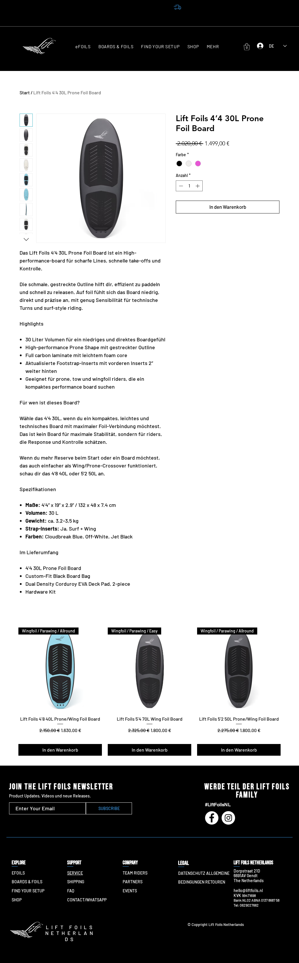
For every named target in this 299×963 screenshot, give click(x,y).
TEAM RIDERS (135, 872)
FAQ (70, 890)
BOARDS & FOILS (27, 881)
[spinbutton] (189, 186)
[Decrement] (180, 186)
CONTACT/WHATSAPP (87, 899)
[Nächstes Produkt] (289, 668)
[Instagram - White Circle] (228, 818)
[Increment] (198, 186)
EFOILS (18, 872)
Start (25, 92)
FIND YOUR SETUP (28, 890)
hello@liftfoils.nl (248, 890)
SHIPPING (75, 881)
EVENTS (130, 890)
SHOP (17, 899)
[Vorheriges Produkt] (9, 668)
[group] (149, 691)
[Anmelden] (259, 46)
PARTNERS (132, 881)
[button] (213, 47)
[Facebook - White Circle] (211, 818)
